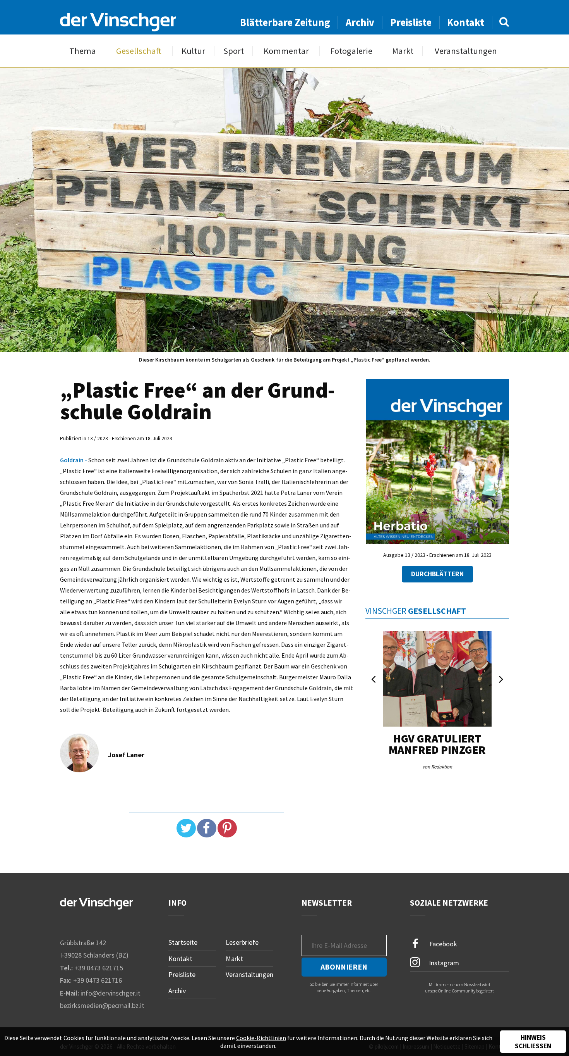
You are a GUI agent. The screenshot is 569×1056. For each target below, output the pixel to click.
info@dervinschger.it (111, 993)
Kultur (193, 51)
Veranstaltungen (466, 51)
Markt (402, 51)
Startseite (182, 942)
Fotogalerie (351, 51)
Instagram (443, 962)
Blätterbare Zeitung (285, 22)
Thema (82, 51)
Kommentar (286, 51)
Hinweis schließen (533, 1041)
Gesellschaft (138, 51)
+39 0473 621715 (98, 967)
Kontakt (465, 22)
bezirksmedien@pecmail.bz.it (102, 1005)
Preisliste (411, 22)
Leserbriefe (242, 942)
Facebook (442, 943)
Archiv (360, 22)
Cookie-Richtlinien (261, 1038)
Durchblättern (437, 574)
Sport (233, 51)
